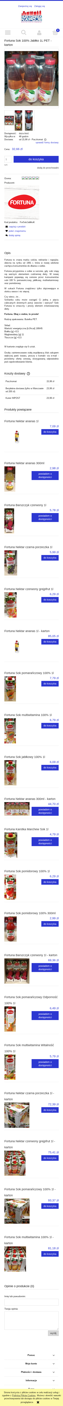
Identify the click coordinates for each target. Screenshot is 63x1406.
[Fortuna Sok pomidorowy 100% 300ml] (18, 929)
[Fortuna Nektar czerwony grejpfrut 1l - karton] (18, 1163)
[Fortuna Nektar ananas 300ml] (18, 479)
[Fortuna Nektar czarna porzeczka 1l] (18, 563)
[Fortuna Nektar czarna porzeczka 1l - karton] (18, 1115)
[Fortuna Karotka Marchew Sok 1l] (18, 845)
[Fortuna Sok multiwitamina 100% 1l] (18, 730)
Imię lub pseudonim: (15, 1296)
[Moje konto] (39, 33)
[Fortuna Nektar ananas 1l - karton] (18, 647)
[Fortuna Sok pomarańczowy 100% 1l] (18, 688)
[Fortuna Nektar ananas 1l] (18, 437)
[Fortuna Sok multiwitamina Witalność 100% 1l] (18, 1067)
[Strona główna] (31, 16)
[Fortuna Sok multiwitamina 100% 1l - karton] (18, 1259)
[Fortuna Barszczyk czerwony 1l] (18, 521)
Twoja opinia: (11, 1308)
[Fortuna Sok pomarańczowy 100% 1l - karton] (18, 1211)
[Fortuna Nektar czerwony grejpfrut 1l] (18, 605)
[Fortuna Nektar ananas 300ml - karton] (18, 809)
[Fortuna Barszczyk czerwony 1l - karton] (18, 971)
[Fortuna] (21, 202)
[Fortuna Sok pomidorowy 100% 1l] (18, 887)
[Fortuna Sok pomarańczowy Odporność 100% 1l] (18, 1019)
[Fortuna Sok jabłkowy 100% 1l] (18, 772)
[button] (8, 33)
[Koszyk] (55, 32)
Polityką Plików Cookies (24, 1395)
